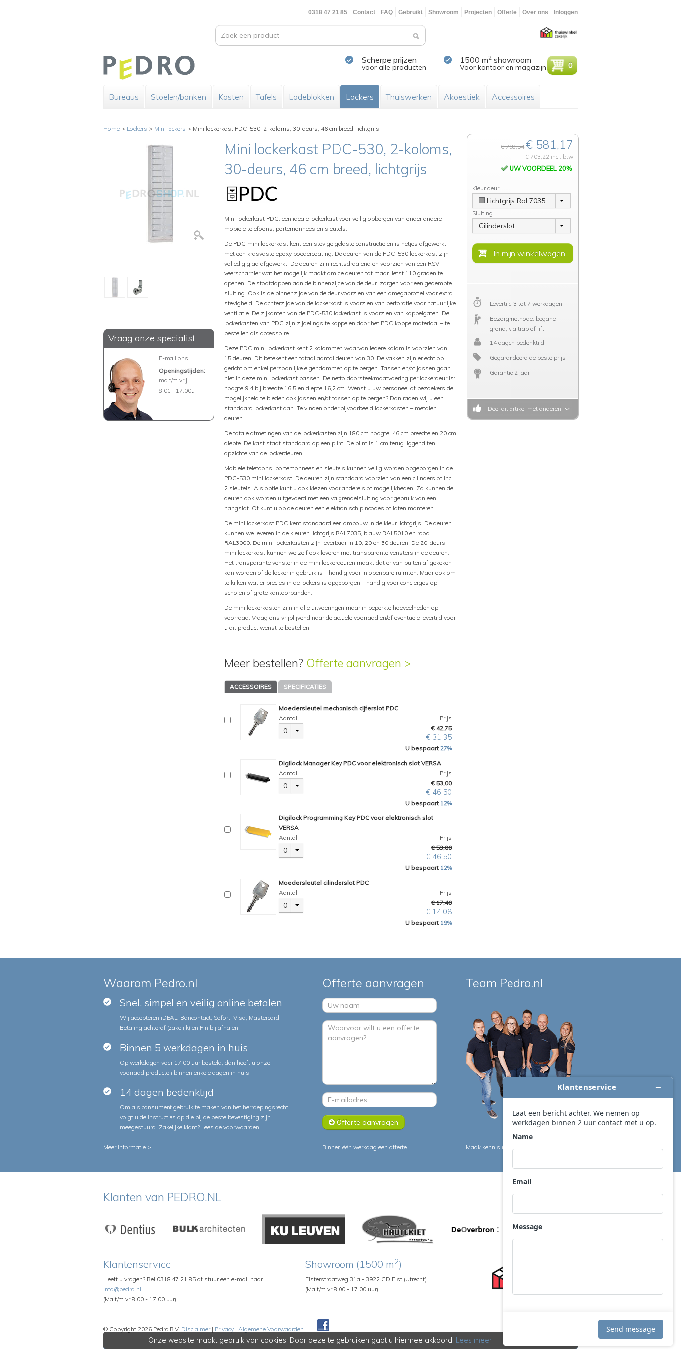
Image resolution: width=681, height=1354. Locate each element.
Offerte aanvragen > (358, 663)
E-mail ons (173, 358)
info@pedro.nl (122, 1289)
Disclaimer (195, 1329)
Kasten (231, 97)
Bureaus (124, 97)
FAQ (387, 12)
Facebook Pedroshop (323, 1325)
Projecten (478, 12)
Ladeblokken (311, 97)
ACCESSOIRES (251, 686)
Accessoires (513, 97)
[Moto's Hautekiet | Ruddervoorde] (397, 1228)
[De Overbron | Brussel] (475, 1228)
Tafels (266, 97)
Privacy (224, 1329)
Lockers (360, 97)
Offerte (507, 12)
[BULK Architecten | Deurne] (209, 1228)
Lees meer (474, 1340)
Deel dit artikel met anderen (523, 408)
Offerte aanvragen (366, 1122)
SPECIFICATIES (305, 686)
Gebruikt (410, 12)
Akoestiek (462, 97)
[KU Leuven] (303, 1228)
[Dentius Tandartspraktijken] (130, 1228)
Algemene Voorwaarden (271, 1329)
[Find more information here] (588, 1211)
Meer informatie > (127, 1147)
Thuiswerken (409, 97)
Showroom (443, 12)
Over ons (535, 12)
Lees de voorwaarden (230, 1127)
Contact (364, 12)
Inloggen (566, 12)
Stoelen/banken (178, 97)
